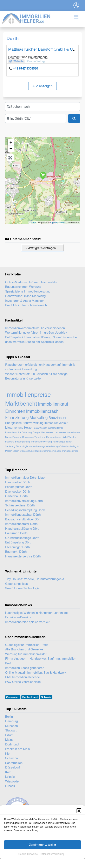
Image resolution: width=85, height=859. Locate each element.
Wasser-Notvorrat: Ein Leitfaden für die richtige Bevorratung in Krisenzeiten (36, 376)
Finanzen (16, 437)
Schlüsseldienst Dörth (20, 505)
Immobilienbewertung (41, 441)
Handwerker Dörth (17, 482)
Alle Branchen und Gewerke (24, 649)
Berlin (9, 716)
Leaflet (33, 222)
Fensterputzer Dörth (18, 486)
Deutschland (30, 697)
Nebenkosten (73, 432)
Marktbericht (21, 403)
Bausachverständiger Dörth (23, 519)
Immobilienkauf (53, 403)
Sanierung (10, 446)
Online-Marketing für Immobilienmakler (31, 282)
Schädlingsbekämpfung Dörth (25, 510)
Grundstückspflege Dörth (22, 537)
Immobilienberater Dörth (21, 523)
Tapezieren (39, 437)
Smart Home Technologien (23, 588)
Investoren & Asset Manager (24, 300)
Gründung (27, 432)
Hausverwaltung (33, 422)
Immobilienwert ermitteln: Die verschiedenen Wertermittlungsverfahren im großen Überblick (36, 330)
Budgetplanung (22, 441)
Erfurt (9, 735)
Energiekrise (13, 422)
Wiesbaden (12, 781)
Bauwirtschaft (40, 427)
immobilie (56, 450)
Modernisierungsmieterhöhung (44, 446)
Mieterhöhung (14, 427)
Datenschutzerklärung (52, 854)
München (11, 725)
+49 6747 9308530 (25, 68)
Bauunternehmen (43, 450)
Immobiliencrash (42, 411)
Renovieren (28, 437)
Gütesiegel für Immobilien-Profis (26, 644)
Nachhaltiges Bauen (62, 441)
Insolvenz (9, 441)
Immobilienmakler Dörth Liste (25, 477)
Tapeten (72, 437)
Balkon (16, 450)
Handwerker (60, 432)
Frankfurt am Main (17, 748)
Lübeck (10, 786)
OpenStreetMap (58, 222)
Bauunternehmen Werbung (23, 286)
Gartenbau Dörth (16, 496)
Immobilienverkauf (56, 422)
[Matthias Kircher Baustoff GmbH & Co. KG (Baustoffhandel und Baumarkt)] (43, 175)
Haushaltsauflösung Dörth (22, 528)
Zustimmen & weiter (42, 844)
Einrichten (15, 411)
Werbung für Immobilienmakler (25, 654)
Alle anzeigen (42, 86)
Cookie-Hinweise (28, 854)
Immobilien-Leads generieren (24, 667)
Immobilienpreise (28, 394)
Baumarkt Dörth (16, 551)
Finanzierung (17, 417)
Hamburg (11, 721)
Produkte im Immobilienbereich (26, 305)
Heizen (28, 427)
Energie (36, 432)
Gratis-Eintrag (36, 61)
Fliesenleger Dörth (17, 547)
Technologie (22, 446)
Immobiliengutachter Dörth (23, 514)
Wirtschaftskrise (55, 427)
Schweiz (46, 697)
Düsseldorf (12, 767)
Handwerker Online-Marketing (25, 296)
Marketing (39, 417)
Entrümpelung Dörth (18, 542)
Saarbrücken (13, 762)
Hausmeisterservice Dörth (23, 556)
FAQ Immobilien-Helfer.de (22, 677)
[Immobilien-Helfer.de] (26, 18)
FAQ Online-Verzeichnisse (23, 681)
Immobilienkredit (70, 450)
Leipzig (10, 776)
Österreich (12, 697)
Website (18, 61)
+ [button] (10, 142)
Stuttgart (11, 730)
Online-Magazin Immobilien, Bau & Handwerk (35, 672)
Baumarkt (14, 57)
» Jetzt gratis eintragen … (42, 248)
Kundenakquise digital (56, 437)
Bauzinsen (57, 417)
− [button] (10, 148)
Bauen (8, 437)
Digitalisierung (27, 450)
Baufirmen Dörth (16, 533)
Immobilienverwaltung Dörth (24, 500)
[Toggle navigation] (76, 5)
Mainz (9, 739)
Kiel (7, 753)
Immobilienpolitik (13, 432)
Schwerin (11, 758)
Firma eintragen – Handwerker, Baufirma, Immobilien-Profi (41, 660)
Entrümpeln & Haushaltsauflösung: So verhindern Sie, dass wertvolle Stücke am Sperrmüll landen (41, 339)
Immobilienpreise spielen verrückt (27, 622)
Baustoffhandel (38, 57)
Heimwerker (47, 432)
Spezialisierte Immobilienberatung (27, 291)
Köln (8, 772)
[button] (79, 810)
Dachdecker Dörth (17, 491)
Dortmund (12, 744)
